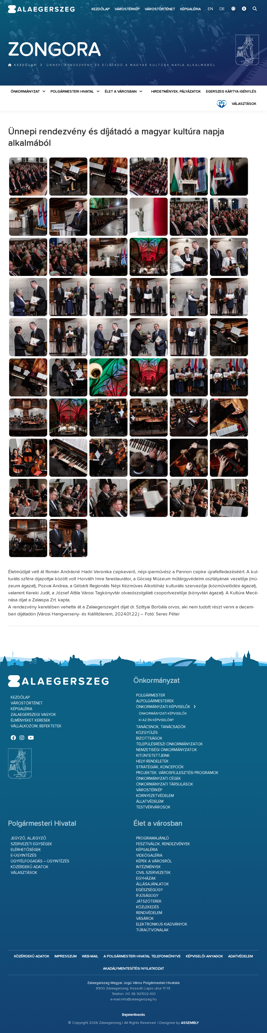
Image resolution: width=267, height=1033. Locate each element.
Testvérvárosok (153, 807)
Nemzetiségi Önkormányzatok (166, 750)
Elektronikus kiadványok (161, 924)
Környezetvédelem (155, 796)
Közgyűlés (147, 733)
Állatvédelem (149, 802)
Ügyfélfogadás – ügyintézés (40, 861)
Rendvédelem (149, 913)
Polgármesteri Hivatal (72, 91)
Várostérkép (127, 9)
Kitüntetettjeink (153, 756)
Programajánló (152, 838)
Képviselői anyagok (204, 956)
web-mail (90, 956)
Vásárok (145, 919)
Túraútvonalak (152, 930)
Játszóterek (149, 901)
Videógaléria (149, 855)
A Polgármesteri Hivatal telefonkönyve (142, 956)
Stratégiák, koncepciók (160, 767)
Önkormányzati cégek (158, 779)
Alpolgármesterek (155, 701)
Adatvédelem (240, 956)
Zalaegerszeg (41, 9)
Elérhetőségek (26, 850)
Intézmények (148, 867)
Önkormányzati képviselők (163, 707)
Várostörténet (160, 9)
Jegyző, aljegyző (28, 838)
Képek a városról (154, 861)
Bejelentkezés (133, 1015)
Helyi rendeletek (152, 761)
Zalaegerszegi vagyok (33, 715)
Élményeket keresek (30, 720)
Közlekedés (147, 907)
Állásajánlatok (152, 884)
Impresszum (65, 956)
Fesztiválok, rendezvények (163, 844)
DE (222, 9)
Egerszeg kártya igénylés (231, 91)
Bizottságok (149, 738)
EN (210, 9)
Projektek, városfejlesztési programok (177, 773)
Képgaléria (190, 9)
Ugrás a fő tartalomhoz (246, 2)
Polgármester (150, 695)
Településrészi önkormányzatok (169, 744)
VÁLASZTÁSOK (244, 104)
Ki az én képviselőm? (156, 720)
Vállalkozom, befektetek (36, 726)
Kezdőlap (101, 9)
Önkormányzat (25, 91)
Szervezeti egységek (31, 844)
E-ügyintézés (24, 855)
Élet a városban (121, 91)
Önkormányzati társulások (164, 784)
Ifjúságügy (147, 896)
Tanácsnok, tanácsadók (161, 727)
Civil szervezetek (153, 873)
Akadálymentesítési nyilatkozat (133, 968)
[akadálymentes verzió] (244, 9)
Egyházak (146, 878)
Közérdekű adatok (29, 867)
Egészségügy (149, 890)
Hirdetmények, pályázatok (176, 91)
